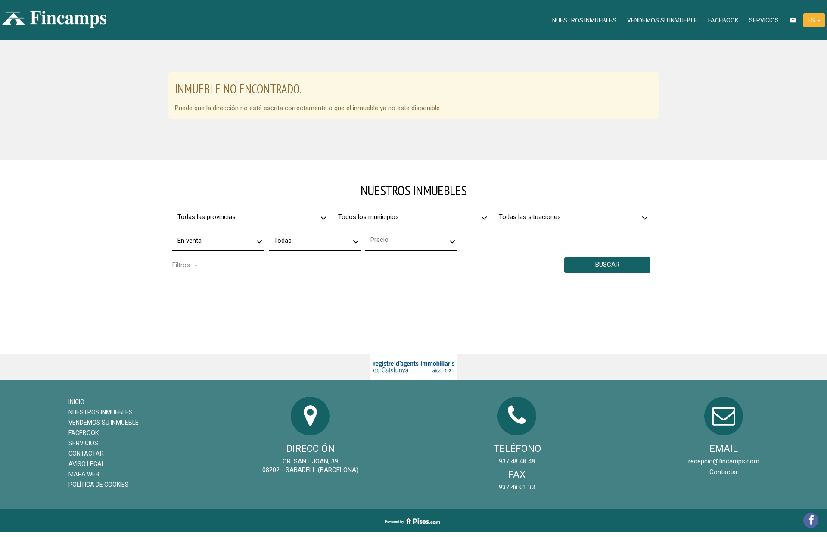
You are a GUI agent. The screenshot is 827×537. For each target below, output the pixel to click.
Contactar (86, 453)
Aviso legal (86, 463)
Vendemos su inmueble (662, 20)
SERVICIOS (764, 20)
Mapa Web (83, 474)
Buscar (607, 264)
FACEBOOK (723, 20)
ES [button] (812, 20)
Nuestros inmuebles (584, 20)
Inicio (76, 401)
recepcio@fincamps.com (723, 461)
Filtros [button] (181, 265)
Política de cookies (98, 484)
